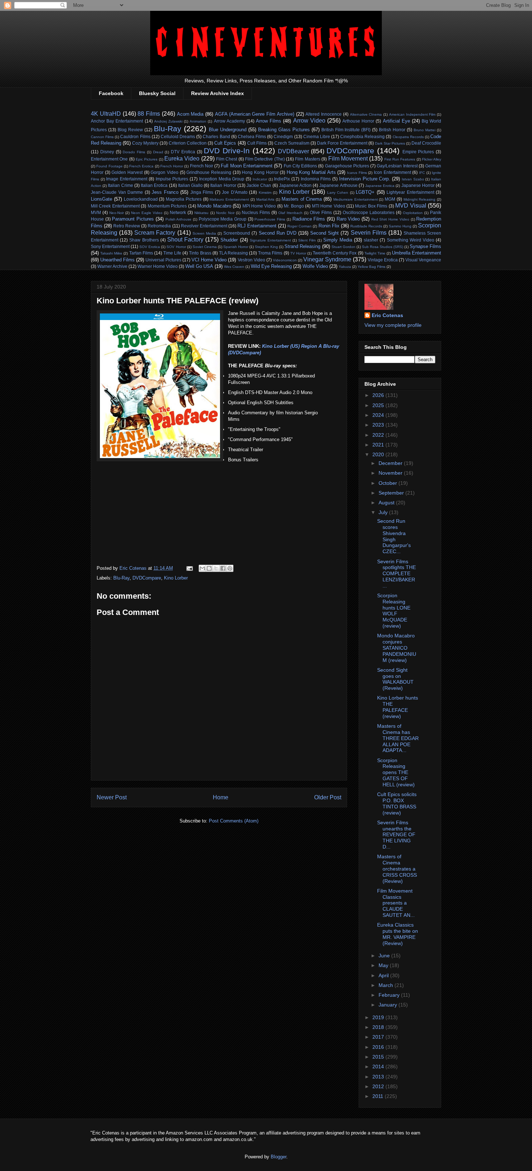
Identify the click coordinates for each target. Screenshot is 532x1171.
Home (220, 797)
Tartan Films (141, 253)
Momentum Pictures (167, 206)
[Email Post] (189, 568)
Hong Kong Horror (260, 172)
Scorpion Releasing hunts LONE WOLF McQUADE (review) (393, 611)
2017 (378, 1037)
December (391, 463)
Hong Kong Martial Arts (311, 172)
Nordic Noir (225, 213)
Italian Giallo (190, 185)
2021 (378, 445)
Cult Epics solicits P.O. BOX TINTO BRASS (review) (397, 803)
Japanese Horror (418, 185)
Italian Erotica (154, 185)
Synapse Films (425, 246)
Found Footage (109, 166)
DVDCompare (350, 150)
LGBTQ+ (365, 192)
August (387, 502)
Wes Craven (234, 267)
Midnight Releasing (420, 199)
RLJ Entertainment (256, 225)
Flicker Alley (431, 159)
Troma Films (270, 253)
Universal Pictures (163, 259)
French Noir (201, 165)
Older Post (327, 797)
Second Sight (324, 233)
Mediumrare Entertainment (355, 199)
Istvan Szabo (413, 179)
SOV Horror (176, 247)
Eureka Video (181, 158)
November (391, 473)
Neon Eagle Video (146, 213)
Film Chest (226, 159)
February (390, 995)
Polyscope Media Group (222, 219)
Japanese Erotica (379, 186)
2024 (378, 415)
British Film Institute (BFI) (346, 129)
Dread (158, 152)
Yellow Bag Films (371, 267)
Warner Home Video (158, 266)
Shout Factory (185, 239)
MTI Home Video (328, 206)
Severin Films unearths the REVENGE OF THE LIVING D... (396, 835)
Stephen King (266, 247)
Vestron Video (251, 259)
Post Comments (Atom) (233, 821)
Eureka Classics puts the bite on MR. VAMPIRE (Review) (397, 934)
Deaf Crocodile (426, 143)
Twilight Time (374, 253)
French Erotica (141, 166)
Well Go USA (199, 266)
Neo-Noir (116, 213)
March (386, 985)
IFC (422, 173)
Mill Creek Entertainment (115, 206)
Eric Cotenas (387, 315)
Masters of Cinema (302, 199)
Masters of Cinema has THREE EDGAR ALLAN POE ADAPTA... (398, 738)
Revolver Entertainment (204, 225)
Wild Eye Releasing (271, 266)
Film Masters (307, 159)
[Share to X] (216, 568)
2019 (378, 1017)
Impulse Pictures (172, 178)
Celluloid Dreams (178, 136)
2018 (378, 1027)
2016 (378, 1047)
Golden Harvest (127, 172)
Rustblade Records (366, 226)
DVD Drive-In (227, 150)
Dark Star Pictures (390, 143)
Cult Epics (225, 143)
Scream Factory (154, 233)
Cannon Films (102, 137)
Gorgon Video (164, 172)
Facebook (111, 93)
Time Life (172, 253)
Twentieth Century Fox (334, 253)
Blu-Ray (167, 128)
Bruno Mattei (424, 130)
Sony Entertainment (110, 246)
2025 (378, 405)
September (392, 493)
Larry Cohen (338, 193)
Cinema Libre (316, 136)
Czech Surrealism (291, 143)
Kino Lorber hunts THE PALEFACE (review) (397, 707)
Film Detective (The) (265, 159)
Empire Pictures (418, 151)
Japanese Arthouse (338, 185)
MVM (96, 212)
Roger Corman (299, 226)
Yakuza (345, 267)
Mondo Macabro (214, 206)
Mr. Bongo (294, 206)
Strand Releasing (302, 246)
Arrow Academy (229, 121)
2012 (378, 1086)
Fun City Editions (300, 165)
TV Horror (298, 253)
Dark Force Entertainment (342, 143)
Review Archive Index (217, 93)
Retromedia (159, 225)
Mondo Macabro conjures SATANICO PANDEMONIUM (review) (396, 648)
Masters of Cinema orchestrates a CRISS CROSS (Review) (397, 869)
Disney (107, 151)
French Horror (171, 166)
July (384, 512)
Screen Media (204, 233)
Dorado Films (134, 152)
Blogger (278, 1156)
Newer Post (112, 797)
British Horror (392, 129)
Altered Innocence (323, 114)
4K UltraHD (106, 114)
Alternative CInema (366, 114)
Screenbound (236, 233)
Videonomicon (285, 260)
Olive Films (321, 212)
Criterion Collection (188, 143)
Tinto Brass (200, 253)
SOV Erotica (149, 247)
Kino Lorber (294, 192)
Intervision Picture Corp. (364, 178)
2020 (378, 454)
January (388, 1005)
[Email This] (202, 568)
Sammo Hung (400, 226)
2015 (378, 1057)
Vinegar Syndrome (327, 259)
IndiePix (282, 178)
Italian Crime (120, 185)
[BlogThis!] (209, 568)
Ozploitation (413, 213)
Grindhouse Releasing (208, 172)
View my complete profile (393, 325)
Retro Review (126, 225)
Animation (198, 121)
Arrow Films (268, 121)
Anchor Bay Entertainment (117, 121)
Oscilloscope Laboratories (368, 212)
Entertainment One (109, 159)
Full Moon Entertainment (247, 165)
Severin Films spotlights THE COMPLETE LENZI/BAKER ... (396, 574)
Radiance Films (308, 219)
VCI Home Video (209, 259)
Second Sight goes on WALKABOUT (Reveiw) (395, 679)
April (384, 975)
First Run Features (399, 159)
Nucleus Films (256, 212)
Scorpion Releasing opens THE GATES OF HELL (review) (396, 772)
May (384, 965)
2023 (378, 425)
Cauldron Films (135, 136)
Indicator (260, 179)
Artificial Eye (396, 121)
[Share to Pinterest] (229, 568)
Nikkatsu (201, 213)
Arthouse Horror (358, 121)
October (388, 483)
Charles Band (216, 136)
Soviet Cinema (205, 247)
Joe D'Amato (235, 192)
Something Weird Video (410, 240)
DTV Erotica (183, 151)
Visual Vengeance (423, 259)
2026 (378, 395)
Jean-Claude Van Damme (117, 192)
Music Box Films (371, 206)
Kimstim (265, 193)
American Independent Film (412, 114)
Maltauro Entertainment (229, 199)
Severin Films (369, 233)
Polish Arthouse (178, 219)
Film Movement (348, 158)
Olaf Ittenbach (290, 213)
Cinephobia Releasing (362, 136)
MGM (390, 199)
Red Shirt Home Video (390, 219)
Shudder (229, 240)
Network (178, 212)
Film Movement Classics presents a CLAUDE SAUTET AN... (396, 903)
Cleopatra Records (408, 137)
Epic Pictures (146, 159)
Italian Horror (223, 185)
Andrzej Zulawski (168, 121)
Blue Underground (227, 129)
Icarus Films (357, 173)
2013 (378, 1077)
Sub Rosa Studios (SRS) (382, 247)
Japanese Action (295, 185)
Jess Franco (165, 192)
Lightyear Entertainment (410, 192)
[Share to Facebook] (223, 568)
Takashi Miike (111, 253)
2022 (378, 435)
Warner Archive (112, 266)
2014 (378, 1066)
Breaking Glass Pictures (284, 129)
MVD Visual (410, 205)
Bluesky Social (157, 93)
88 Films (149, 114)
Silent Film (307, 240)
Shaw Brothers (144, 240)
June (385, 955)
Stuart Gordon (343, 247)
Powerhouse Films (269, 219)
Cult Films (257, 143)
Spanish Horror (235, 247)
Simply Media (337, 240)
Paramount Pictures (133, 219)
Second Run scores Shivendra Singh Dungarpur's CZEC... (394, 536)
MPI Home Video (259, 206)
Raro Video (348, 219)
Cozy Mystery (145, 143)
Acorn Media (190, 114)
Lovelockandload (141, 199)
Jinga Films (202, 192)
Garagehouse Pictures (347, 165)
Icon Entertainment (392, 172)
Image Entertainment (126, 178)
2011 (378, 1096)
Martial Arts (265, 199)
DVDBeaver (293, 151)
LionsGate (101, 199)
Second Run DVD (277, 233)
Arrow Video (309, 120)
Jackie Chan (258, 185)
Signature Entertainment (270, 240)
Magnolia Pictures (184, 199)
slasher (371, 240)
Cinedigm (283, 136)
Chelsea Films (252, 136)
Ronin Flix (328, 225)
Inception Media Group (221, 178)
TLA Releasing (233, 253)
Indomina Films (316, 178)
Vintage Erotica (383, 259)
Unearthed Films (117, 259)
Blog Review (130, 129)
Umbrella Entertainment (416, 253)
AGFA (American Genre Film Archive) (254, 114)
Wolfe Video (315, 266)
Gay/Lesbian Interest (397, 165)
